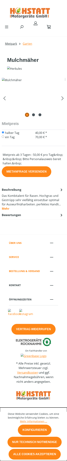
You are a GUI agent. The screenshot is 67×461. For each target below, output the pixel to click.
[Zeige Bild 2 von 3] (33, 114)
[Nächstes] (62, 98)
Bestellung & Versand (24, 271)
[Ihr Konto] (35, 23)
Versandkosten (27, 372)
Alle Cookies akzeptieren (34, 454)
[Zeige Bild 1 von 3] (27, 114)
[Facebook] (14, 312)
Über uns (15, 243)
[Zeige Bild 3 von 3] (39, 114)
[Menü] (6, 26)
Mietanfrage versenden (26, 171)
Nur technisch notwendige (34, 442)
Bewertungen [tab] (11, 215)
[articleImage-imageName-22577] (33, 98)
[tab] (32, 199)
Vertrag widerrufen (33, 329)
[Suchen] (21, 26)
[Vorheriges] (4, 98)
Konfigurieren (35, 429)
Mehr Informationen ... (33, 421)
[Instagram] (26, 312)
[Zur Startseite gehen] (30, 11)
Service (14, 257)
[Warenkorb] (48, 26)
